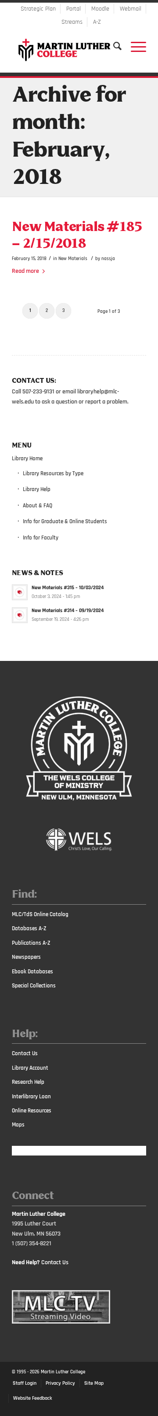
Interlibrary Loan (31, 1096)
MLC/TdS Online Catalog (40, 914)
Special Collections (34, 985)
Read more (25, 271)
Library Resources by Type (53, 473)
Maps (18, 1124)
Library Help (36, 489)
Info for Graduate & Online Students (65, 521)
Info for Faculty (40, 537)
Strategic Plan (38, 9)
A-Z (97, 22)
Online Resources (31, 1110)
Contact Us (25, 1053)
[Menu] (134, 46)
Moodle (100, 9)
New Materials (72, 258)
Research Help (28, 1082)
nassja (108, 258)
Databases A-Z (29, 928)
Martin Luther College (63, 1372)
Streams (72, 22)
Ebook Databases (32, 971)
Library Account (30, 1067)
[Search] (113, 46)
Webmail (130, 9)
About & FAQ (37, 505)
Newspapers (26, 957)
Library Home (27, 458)
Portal (73, 9)
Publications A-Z (31, 942)
